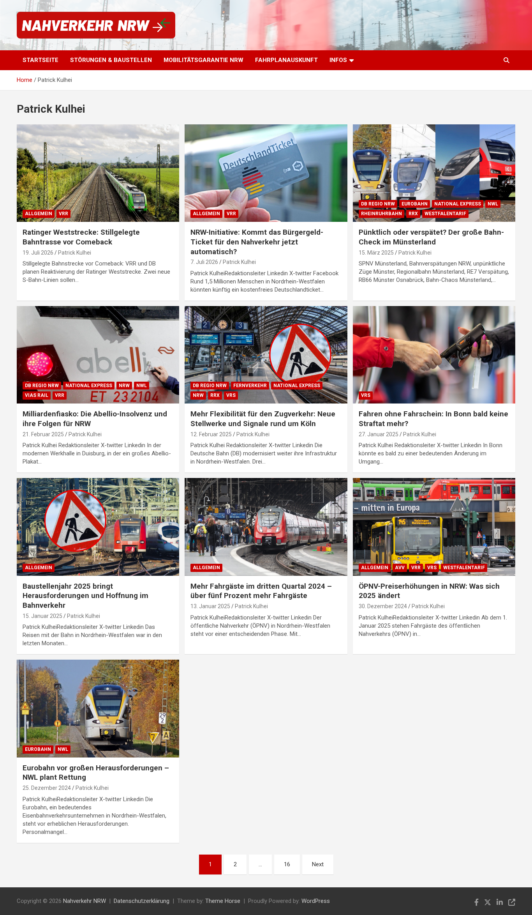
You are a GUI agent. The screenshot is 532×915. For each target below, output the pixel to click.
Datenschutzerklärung (141, 900)
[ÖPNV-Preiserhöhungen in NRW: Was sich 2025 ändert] (434, 527)
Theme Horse (222, 900)
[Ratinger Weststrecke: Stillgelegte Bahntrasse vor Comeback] (98, 173)
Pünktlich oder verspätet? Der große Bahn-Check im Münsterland (431, 237)
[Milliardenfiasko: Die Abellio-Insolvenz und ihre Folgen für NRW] (98, 355)
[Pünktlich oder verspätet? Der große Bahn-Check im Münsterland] (434, 173)
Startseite (40, 60)
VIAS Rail (36, 395)
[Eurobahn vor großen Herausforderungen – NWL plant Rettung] (98, 708)
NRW (124, 385)
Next (318, 864)
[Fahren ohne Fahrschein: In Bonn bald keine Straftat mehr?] (434, 355)
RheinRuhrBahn (381, 213)
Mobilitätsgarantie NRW (203, 60)
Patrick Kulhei (74, 253)
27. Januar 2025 (378, 434)
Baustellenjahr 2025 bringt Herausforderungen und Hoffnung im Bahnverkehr (85, 596)
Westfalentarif (445, 213)
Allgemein (38, 213)
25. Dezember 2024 (47, 788)
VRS (231, 395)
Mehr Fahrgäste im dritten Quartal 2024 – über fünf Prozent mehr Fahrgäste (261, 591)
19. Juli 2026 (38, 253)
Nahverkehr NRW (84, 900)
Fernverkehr (250, 385)
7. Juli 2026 (204, 262)
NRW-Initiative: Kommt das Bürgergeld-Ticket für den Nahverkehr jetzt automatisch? (256, 242)
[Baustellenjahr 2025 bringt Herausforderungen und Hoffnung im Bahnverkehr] (98, 527)
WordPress (315, 900)
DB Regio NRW (378, 204)
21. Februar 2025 (43, 434)
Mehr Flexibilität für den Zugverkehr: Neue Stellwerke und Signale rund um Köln (262, 418)
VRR (63, 213)
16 (287, 864)
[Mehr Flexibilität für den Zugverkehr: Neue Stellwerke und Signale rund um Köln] (266, 355)
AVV (400, 567)
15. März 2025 (376, 253)
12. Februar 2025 (211, 434)
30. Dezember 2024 (383, 606)
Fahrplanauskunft (286, 60)
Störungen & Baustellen (111, 60)
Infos (338, 60)
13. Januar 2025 (210, 606)
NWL (493, 204)
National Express (457, 204)
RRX (413, 213)
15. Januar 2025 (42, 616)
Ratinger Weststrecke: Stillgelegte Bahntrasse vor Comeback (81, 237)
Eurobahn (415, 204)
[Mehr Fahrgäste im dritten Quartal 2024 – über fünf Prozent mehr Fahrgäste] (266, 527)
